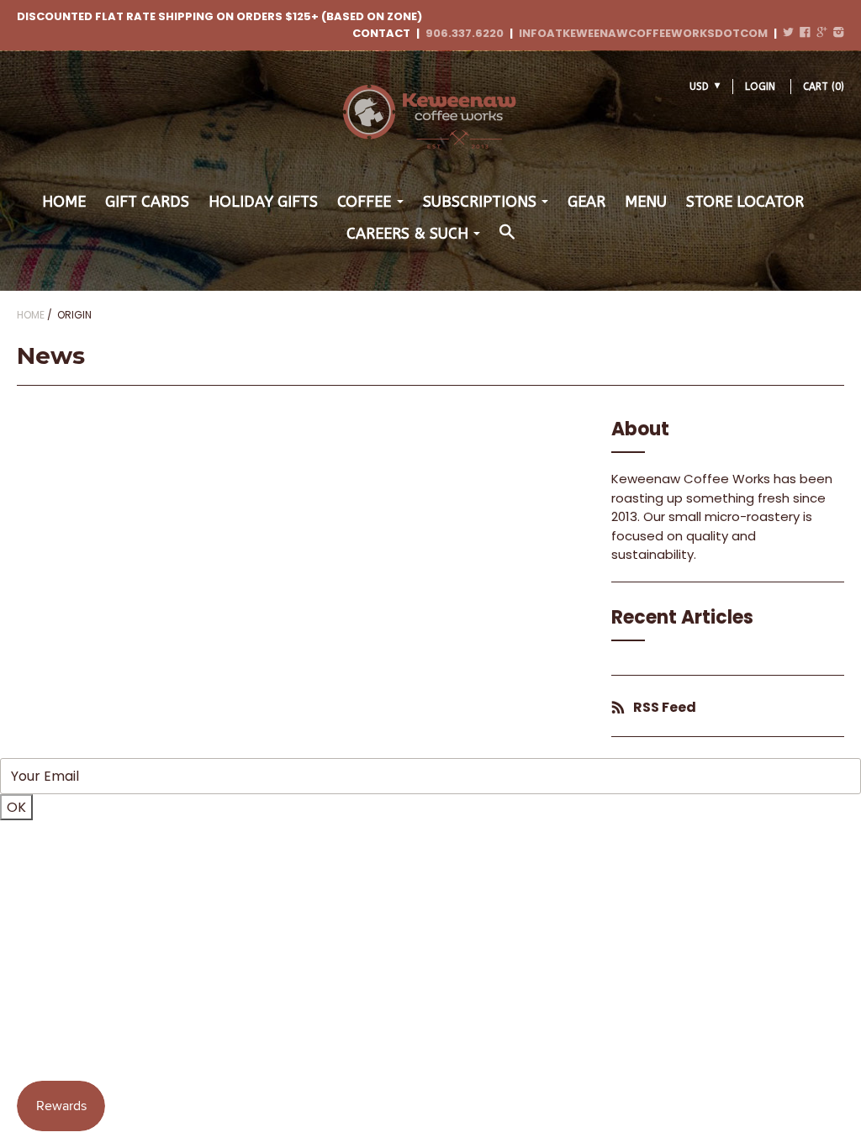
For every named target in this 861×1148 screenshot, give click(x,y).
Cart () (823, 86)
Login (760, 86)
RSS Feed (664, 707)
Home (64, 201)
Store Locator (745, 201)
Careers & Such (407, 233)
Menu (646, 201)
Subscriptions (479, 201)
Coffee (364, 201)
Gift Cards (147, 201)
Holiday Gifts (263, 201)
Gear (586, 201)
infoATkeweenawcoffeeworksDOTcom (643, 33)
